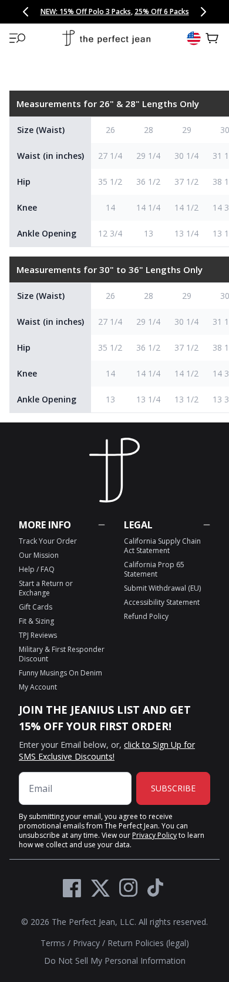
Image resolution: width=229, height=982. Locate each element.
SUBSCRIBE (173, 788)
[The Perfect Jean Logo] (106, 38)
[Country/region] (194, 38)
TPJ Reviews (38, 635)
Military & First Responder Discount (62, 654)
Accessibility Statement (162, 602)
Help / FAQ (37, 569)
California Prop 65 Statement (154, 569)
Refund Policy (146, 616)
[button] (17, 38)
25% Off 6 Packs (161, 11)
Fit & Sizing (36, 621)
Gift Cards (35, 607)
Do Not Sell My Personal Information (115, 960)
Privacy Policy (154, 835)
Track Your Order (48, 541)
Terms (53, 942)
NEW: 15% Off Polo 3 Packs (86, 11)
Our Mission (39, 555)
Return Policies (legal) (148, 942)
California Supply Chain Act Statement (162, 545)
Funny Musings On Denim (60, 673)
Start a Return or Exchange (46, 588)
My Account (38, 687)
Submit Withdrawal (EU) (162, 588)
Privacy (86, 942)
